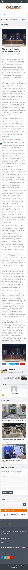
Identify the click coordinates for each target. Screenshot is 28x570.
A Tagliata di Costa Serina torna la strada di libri (14, 420)
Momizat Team (14, 567)
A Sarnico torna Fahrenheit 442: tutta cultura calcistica (13, 461)
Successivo (16, 376)
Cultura (4, 54)
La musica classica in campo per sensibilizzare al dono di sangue (16, 371)
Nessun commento (10, 54)
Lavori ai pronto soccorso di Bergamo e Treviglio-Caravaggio (12, 378)
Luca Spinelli (5, 514)
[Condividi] (1, 145)
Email (25, 54)
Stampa (19, 54)
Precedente (12, 369)
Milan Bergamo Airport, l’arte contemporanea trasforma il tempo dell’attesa (13, 440)
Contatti (2, 542)
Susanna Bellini (10, 53)
